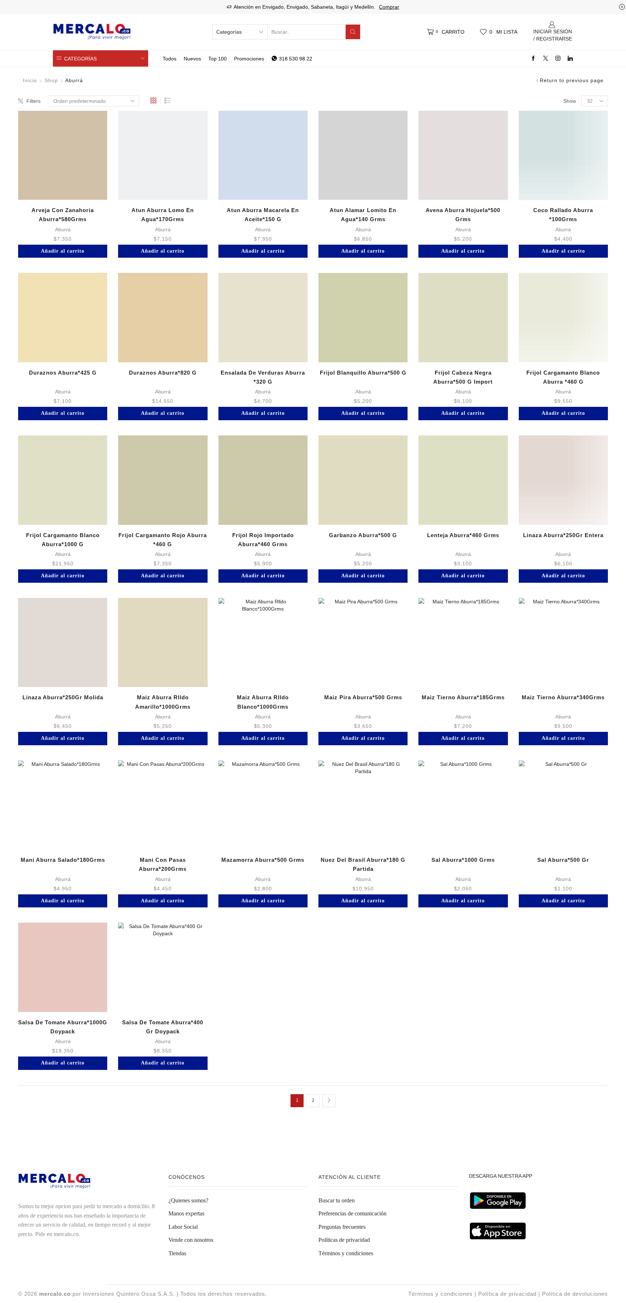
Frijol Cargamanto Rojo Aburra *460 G (162, 539)
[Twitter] (545, 59)
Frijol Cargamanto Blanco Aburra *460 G (563, 377)
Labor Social (183, 1227)
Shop (51, 80)
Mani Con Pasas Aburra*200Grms (163, 864)
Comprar (389, 7)
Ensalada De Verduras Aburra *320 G (263, 377)
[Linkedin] (570, 59)
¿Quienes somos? (188, 1200)
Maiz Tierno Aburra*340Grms (563, 697)
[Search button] (353, 32)
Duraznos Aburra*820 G (163, 373)
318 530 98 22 (295, 59)
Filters (33, 101)
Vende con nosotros (190, 1240)
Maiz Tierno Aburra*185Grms (463, 697)
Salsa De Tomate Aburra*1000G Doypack (62, 1026)
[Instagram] (557, 59)
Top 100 (217, 59)
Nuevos (192, 59)
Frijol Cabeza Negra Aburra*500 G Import (463, 377)
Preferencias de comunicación (352, 1213)
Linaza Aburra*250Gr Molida (62, 697)
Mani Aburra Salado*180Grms (63, 860)
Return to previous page (572, 80)
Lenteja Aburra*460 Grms (463, 535)
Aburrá (63, 229)
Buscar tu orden (336, 1200)
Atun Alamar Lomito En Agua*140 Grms (363, 214)
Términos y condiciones (345, 1253)
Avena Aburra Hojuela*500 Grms (463, 214)
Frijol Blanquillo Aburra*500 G (363, 373)
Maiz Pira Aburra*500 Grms (363, 697)
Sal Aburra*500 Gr (563, 860)
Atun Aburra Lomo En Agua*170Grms (163, 214)
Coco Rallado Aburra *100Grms (563, 214)
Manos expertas (186, 1213)
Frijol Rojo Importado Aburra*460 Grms (263, 539)
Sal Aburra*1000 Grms (463, 860)
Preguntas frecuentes (342, 1227)
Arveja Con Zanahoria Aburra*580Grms (63, 214)
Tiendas (177, 1253)
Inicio (30, 80)
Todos (169, 59)
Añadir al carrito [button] (62, 251)
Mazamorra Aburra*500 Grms (262, 860)
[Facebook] (533, 59)
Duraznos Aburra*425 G (63, 373)
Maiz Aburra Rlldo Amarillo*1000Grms (163, 701)
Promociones (249, 59)
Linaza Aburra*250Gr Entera (563, 535)
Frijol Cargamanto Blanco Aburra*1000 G (63, 539)
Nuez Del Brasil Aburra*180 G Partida (363, 864)
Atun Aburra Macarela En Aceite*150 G (263, 214)
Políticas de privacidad (344, 1240)
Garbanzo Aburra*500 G (363, 535)
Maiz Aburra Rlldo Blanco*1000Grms (263, 701)
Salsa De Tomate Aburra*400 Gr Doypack (162, 1026)
